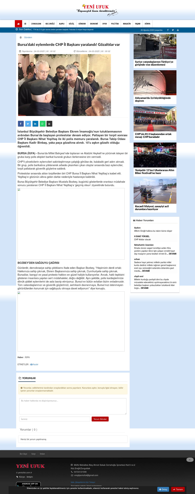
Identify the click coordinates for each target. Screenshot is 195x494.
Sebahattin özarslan (144, 244)
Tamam (179, 489)
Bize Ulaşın (23, 453)
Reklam (42, 453)
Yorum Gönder (100, 419)
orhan (137, 259)
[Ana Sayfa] (97, 9)
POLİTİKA (115, 23)
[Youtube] (177, 29)
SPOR (104, 23)
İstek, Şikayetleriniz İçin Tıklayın (83, 482)
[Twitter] (172, 29)
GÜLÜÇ (71, 23)
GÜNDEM (82, 23)
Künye (34, 453)
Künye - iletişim (26, 476)
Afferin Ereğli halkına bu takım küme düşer (153, 230)
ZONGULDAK (36, 23)
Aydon (137, 227)
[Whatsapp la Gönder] (43, 124)
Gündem (28, 37)
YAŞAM (137, 23)
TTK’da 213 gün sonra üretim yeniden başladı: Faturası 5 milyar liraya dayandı (63, 29)
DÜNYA (147, 23)
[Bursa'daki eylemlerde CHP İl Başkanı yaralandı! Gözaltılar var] (64, 84)
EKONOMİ (94, 23)
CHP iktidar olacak (142, 239)
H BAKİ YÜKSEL (142, 236)
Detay (164, 489)
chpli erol (138, 276)
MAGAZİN (127, 23)
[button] (25, 23)
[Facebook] (167, 29)
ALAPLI (61, 23)
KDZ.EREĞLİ (50, 23)
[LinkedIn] (35, 124)
